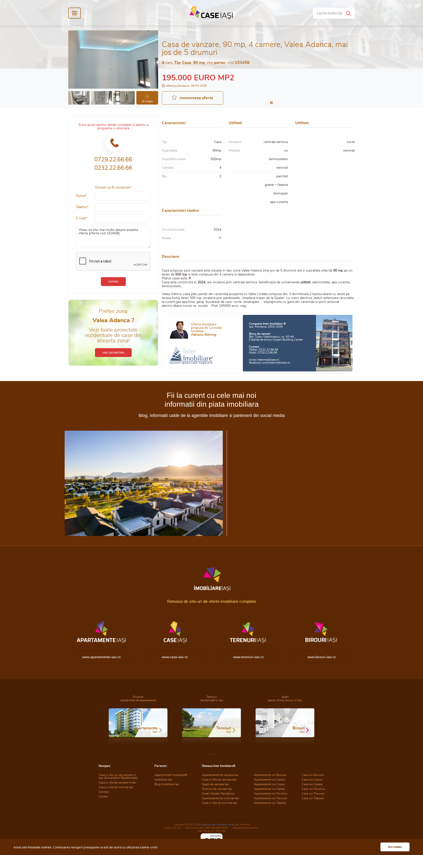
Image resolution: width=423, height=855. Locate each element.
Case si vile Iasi (172, 828)
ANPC (225, 828)
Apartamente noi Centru (269, 779)
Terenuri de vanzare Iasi (217, 788)
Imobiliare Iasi (163, 779)
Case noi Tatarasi (313, 798)
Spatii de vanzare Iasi (215, 784)
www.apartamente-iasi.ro (101, 657)
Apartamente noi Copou (269, 784)
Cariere (103, 796)
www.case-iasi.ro (175, 657)
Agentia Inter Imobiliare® (170, 774)
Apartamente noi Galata (269, 788)
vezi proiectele (113, 352)
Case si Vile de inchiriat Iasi (219, 802)
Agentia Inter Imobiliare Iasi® (217, 824)
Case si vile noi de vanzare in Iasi (118, 776)
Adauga (291, 13)
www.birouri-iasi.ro (321, 657)
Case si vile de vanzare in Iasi (117, 782)
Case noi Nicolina (313, 788)
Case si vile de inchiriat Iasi (116, 787)
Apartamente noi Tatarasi (270, 802)
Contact (104, 791)
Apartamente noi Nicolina (270, 793)
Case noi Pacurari (313, 793)
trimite (113, 281)
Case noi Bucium (313, 774)
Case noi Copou (312, 779)
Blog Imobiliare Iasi (166, 784)
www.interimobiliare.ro (264, 359)
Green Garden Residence (218, 793)
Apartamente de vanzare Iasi (220, 774)
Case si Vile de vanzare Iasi (219, 779)
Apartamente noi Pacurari (270, 798)
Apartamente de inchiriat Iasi (220, 798)
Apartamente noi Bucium (270, 774)
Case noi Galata (312, 784)
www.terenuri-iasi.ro (248, 657)
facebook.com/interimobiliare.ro (269, 362)
